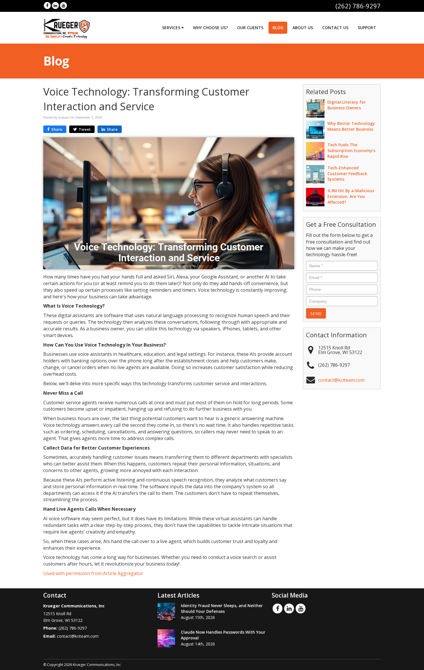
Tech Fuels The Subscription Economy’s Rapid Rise (351, 150)
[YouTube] (63, 5)
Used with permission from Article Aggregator (93, 573)
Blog (278, 27)
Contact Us (335, 27)
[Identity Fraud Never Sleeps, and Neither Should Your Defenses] (166, 612)
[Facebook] (47, 5)
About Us (302, 27)
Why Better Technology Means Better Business (351, 126)
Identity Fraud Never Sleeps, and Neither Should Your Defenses (222, 608)
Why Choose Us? (210, 27)
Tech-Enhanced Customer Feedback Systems (347, 173)
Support (367, 27)
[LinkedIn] (55, 5)
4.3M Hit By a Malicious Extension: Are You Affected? (350, 196)
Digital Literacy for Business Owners (346, 105)
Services (171, 27)
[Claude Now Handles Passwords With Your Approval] (166, 638)
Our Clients (250, 27)
